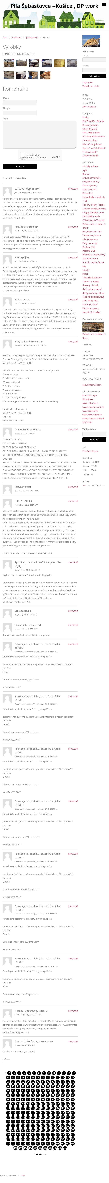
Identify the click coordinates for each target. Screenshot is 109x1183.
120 (38, 1108)
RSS (23, 1175)
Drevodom (87, 193)
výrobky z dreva (31, 37)
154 (68, 1117)
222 (58, 1139)
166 (58, 1121)
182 (68, 1125)
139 (63, 1112)
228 (18, 1143)
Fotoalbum (16, 37)
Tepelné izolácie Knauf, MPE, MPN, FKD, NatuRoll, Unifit (93, 300)
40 (57, 1081)
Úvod (5, 37)
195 (63, 1130)
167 (63, 1121)
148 (38, 1117)
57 (72, 1086)
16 (8, 1077)
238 (68, 1143)
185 (13, 1130)
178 (48, 1125)
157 (13, 1121)
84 (67, 1095)
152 (58, 1117)
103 (23, 1103)
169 (73, 1121)
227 (13, 1143)
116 (18, 1108)
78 (38, 1095)
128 (8, 1112)
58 (8, 1090)
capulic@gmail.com (91, 384)
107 (43, 1103)
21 (33, 1077)
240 (15, 1147)
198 (8, 1134)
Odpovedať (73, 189)
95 (53, 1099)
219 (43, 1139)
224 (68, 1139)
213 (13, 1139)
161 (33, 1121)
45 (13, 1086)
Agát (84, 170)
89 (23, 1099)
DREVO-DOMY (89, 189)
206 (48, 1134)
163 (43, 1121)
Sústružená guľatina (92, 144)
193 (53, 1130)
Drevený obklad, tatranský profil (90, 127)
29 (72, 1077)
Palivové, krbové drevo (93, 136)
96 (57, 1099)
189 (33, 1130)
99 (72, 1099)
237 (63, 1143)
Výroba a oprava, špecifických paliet (91, 310)
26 (57, 1077)
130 (18, 1112)
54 (57, 1086)
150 (48, 1117)
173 (23, 1125)
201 (23, 1134)
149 (43, 1117)
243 (30, 1147)
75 (23, 1095)
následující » (40, 1154)
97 (62, 1099)
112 (68, 1103)
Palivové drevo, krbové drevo (93, 226)
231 (33, 1143)
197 (73, 1130)
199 (13, 1134)
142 (8, 1117)
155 (73, 1117)
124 (58, 1108)
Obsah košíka (89, 106)
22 (38, 1077)
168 (68, 1121)
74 (18, 1095)
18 (18, 1077)
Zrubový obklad (90, 155)
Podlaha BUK (88, 247)
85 (72, 1095)
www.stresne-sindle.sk (93, 418)
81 (53, 1095)
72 (8, 1095)
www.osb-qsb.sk (90, 403)
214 (18, 1139)
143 (13, 1117)
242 (25, 1147)
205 (43, 1134)
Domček (86, 174)
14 (69, 1073)
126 (68, 1108)
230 (28, 1143)
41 (62, 1081)
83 (62, 1095)
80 (48, 1095)
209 (63, 1134)
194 (58, 1130)
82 (57, 1095)
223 (63, 1139)
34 (28, 1081)
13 (64, 1073)
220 (48, 1139)
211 (73, 1134)
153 (63, 1117)
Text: (5, 118)
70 (67, 1090)
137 (53, 1112)
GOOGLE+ (87, 422)
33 (23, 1081)
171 (13, 1125)
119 (33, 1108)
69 (62, 1090)
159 (23, 1121)
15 (74, 1073)
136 (48, 1112)
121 (43, 1108)
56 (67, 1086)
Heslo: (85, 65)
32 (18, 1081)
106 (38, 1103)
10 (49, 1073)
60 (18, 1090)
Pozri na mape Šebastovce (89, 397)
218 (38, 1139)
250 (65, 1147)
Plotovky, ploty (89, 140)
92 (38, 1099)
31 (13, 1081)
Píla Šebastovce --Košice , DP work (54, 5)
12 (59, 1073)
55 (62, 1086)
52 (48, 1086)
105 (33, 1103)
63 (33, 1090)
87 (13, 1099)
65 (43, 1090)
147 (33, 1117)
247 (50, 1147)
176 (38, 1125)
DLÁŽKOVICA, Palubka (93, 121)
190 (38, 1130)
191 (43, 1130)
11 (54, 1073)
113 (73, 1103)
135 (43, 1112)
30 (8, 1081)
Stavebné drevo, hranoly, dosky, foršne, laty (93, 262)
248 (55, 1147)
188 (28, 1130)
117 (23, 1108)
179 (53, 1125)
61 (23, 1090)
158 (18, 1121)
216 (28, 1139)
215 (23, 1139)
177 (43, 1125)
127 (73, 1108)
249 (60, 1147)
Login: (85, 55)
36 (38, 1081)
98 (67, 1099)
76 (28, 1095)
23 (43, 1077)
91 (33, 1099)
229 (23, 1143)
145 (23, 1117)
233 (43, 1143)
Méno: (6, 97)
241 (20, 1147)
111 (63, 1103)
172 (18, 1125)
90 (28, 1099)
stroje (85, 273)
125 (63, 1108)
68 (57, 1090)
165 (53, 1121)
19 (23, 1077)
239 (73, 1143)
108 (48, 1103)
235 (53, 1143)
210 (68, 1134)
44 (8, 1086)
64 (38, 1090)
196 (68, 1130)
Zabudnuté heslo (90, 86)
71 (72, 1090)
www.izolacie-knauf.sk (93, 406)
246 (45, 1147)
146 (28, 1117)
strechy (86, 270)
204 (38, 1134)
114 (8, 1108)
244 (35, 1147)
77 (33, 1095)
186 (18, 1130)
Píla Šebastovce (90, 239)
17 (13, 1077)
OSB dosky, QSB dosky (93, 220)
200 (18, 1134)
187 (23, 1130)
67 (53, 1090)
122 (48, 1108)
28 (67, 1077)
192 (48, 1130)
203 (33, 1134)
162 (38, 1121)
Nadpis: (7, 108)
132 (28, 1112)
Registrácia (87, 82)
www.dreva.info (90, 410)
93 (43, 1099)
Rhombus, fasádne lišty (93, 254)
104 (28, 1103)
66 (48, 1090)
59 (13, 1090)
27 (62, 1077)
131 (23, 1112)
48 (28, 1086)
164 (48, 1121)
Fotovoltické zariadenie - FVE (93, 199)
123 (53, 1108)
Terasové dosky (90, 151)
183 (73, 1125)
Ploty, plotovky (89, 243)
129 (13, 1112)
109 (53, 1103)
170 (8, 1125)
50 (38, 1086)
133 (33, 1112)
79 (43, 1095)
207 (53, 1134)
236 (58, 1143)
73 (13, 1095)
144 (18, 1117)
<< (84, 485)
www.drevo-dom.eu (92, 414)
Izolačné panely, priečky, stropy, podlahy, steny (94, 210)
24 (48, 1077)
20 (28, 1077)
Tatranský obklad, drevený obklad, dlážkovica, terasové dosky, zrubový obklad (93, 287)
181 (63, 1125)
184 (8, 1130)
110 (58, 1103)
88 (18, 1099)
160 (28, 1121)
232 (38, 1143)
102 (18, 1103)
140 (68, 1112)
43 (72, 1081)
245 (40, 1147)
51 (43, 1086)
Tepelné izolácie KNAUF (93, 148)
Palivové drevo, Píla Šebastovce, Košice (92, 233)
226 (8, 1143)
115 (13, 1108)
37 (43, 1081)
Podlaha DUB (89, 250)
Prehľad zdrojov (90, 451)
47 (23, 1086)
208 (58, 1134)
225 (73, 1139)
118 (28, 1108)
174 (28, 1125)
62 (28, 1090)
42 (67, 1081)
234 (48, 1143)
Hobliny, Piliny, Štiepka (93, 204)
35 (33, 1081)
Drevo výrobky (89, 185)
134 (38, 1112)
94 (48, 1099)
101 (13, 1103)
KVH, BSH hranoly (91, 132)
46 (18, 1086)
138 (58, 1112)
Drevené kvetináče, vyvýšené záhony (91, 179)
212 (8, 1139)
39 (53, 1081)
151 (53, 1117)
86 (8, 1099)
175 (33, 1125)
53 (53, 1086)
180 (58, 1125)
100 (8, 1103)
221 (53, 1139)
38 (48, 1081)
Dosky (85, 117)
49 (33, 1086)
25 (53, 1077)
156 (8, 1121)
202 (28, 1134)
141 (73, 1112)
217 (33, 1139)
